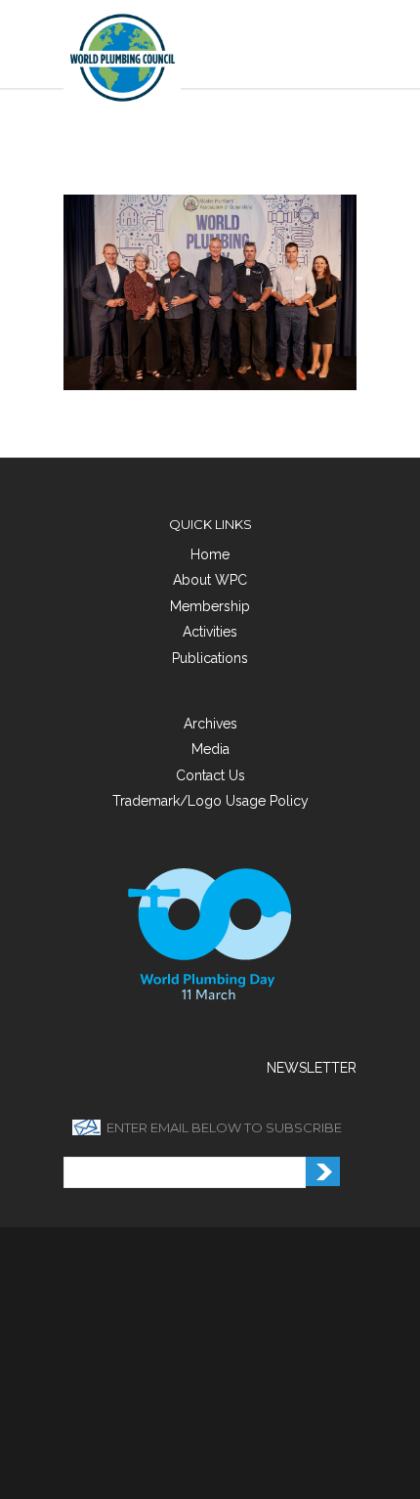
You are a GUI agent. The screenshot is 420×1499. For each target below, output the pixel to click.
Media (210, 749)
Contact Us (210, 775)
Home (210, 554)
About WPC (210, 580)
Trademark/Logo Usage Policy (210, 801)
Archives (210, 723)
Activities (210, 631)
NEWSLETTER (312, 1068)
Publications (210, 658)
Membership (210, 606)
